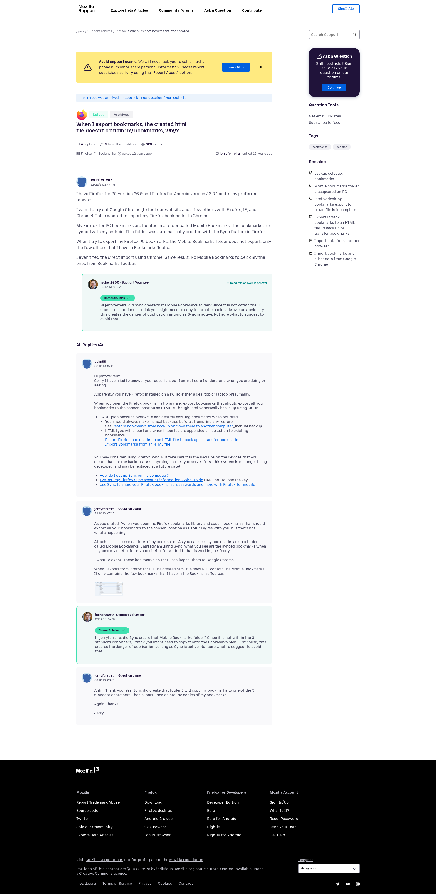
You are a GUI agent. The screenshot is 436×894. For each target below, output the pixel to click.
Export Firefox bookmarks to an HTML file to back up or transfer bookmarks (334, 225)
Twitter (82, 819)
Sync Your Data (283, 827)
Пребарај (354, 34)
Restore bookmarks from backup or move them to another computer (172, 426)
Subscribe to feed (324, 122)
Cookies (165, 883)
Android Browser (159, 819)
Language (305, 860)
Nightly (213, 827)
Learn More (236, 67)
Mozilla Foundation (186, 860)
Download (153, 802)
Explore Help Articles (129, 10)
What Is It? (279, 810)
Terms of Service (117, 883)
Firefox (121, 31)
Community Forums (176, 10)
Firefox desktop (158, 810)
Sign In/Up (346, 9)
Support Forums (99, 31)
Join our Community (94, 827)
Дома (80, 31)
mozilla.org (86, 883)
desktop (342, 147)
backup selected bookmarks (328, 176)
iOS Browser (155, 827)
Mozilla (87, 770)
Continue (334, 88)
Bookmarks (107, 154)
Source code (87, 810)
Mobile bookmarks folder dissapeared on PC (336, 189)
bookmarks (319, 147)
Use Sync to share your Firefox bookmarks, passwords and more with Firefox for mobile (177, 484)
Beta (211, 810)
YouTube (348, 884)
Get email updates (325, 116)
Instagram (358, 884)
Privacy (144, 883)
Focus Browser (157, 835)
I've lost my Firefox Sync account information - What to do (151, 480)
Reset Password (284, 819)
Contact (185, 883)
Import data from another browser (337, 243)
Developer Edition (223, 802)
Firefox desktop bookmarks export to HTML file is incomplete (335, 204)
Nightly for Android (224, 835)
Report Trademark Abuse (98, 802)
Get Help (277, 835)
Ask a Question (217, 10)
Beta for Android (221, 819)
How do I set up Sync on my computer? (134, 475)
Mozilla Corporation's (104, 860)
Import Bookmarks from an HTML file (137, 444)
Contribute (252, 10)
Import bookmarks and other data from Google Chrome (335, 258)
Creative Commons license (102, 873)
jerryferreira (101, 179)
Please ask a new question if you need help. (154, 98)
